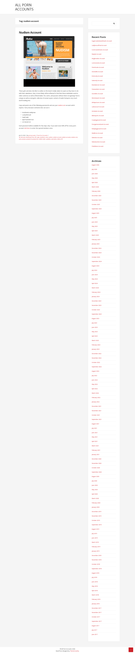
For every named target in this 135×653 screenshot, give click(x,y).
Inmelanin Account (97, 111)
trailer (44, 139)
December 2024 (96, 248)
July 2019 (94, 533)
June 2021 (95, 432)
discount (23, 137)
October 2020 (96, 468)
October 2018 (96, 564)
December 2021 (96, 406)
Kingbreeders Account (98, 58)
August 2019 (95, 529)
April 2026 (95, 182)
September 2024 (97, 261)
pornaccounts (32, 135)
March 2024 (95, 288)
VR (62, 139)
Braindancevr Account (98, 85)
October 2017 (96, 617)
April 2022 (95, 389)
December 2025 (96, 195)
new (47, 137)
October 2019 (96, 520)
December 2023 (96, 301)
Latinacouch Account (98, 107)
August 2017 (95, 626)
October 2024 (96, 257)
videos (59, 139)
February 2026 (96, 191)
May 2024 (95, 279)
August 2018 (95, 573)
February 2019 (96, 547)
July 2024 (94, 270)
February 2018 (96, 599)
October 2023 (96, 310)
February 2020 (96, 503)
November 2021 (96, 411)
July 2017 (94, 630)
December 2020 (96, 459)
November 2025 (96, 200)
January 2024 (95, 296)
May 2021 (95, 437)
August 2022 (95, 371)
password (29, 139)
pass (20, 139)
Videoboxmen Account (98, 142)
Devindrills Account (97, 72)
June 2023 (95, 327)
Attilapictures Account (98, 102)
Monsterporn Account (98, 98)
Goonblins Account (97, 93)
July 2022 (94, 375)
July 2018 (94, 577)
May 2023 (95, 331)
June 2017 (95, 634)
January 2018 (95, 604)
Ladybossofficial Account (99, 45)
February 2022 (96, 397)
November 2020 (96, 463)
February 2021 (96, 450)
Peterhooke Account (98, 67)
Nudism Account (30, 32)
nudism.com (61, 105)
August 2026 (95, 165)
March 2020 (95, 498)
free (33, 137)
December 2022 (96, 353)
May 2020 (95, 489)
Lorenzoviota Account (98, 63)
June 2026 (95, 174)
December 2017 (96, 608)
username (54, 139)
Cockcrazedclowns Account (100, 50)
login (38, 137)
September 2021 (97, 419)
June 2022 (95, 380)
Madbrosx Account (97, 133)
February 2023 (96, 345)
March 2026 (95, 187)
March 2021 (95, 446)
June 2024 (95, 274)
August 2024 (95, 266)
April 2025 (95, 231)
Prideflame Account (97, 146)
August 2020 (95, 476)
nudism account (57, 137)
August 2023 (95, 318)
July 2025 (94, 217)
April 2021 (95, 441)
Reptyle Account (96, 54)
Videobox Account (97, 137)
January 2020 (95, 507)
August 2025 (95, 213)
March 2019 (95, 542)
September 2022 (97, 367)
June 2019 (95, 538)
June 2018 (95, 582)
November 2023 (96, 305)
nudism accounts (66, 137)
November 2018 (96, 560)
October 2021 (96, 415)
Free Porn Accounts (42, 135)
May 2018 (95, 586)
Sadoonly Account (97, 80)
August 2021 (95, 424)
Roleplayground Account (99, 129)
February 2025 (96, 239)
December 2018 (96, 555)
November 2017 (96, 612)
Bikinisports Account (98, 115)
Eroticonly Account (97, 76)
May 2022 (95, 384)
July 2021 (94, 428)
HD (35, 137)
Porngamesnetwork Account (100, 124)
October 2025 (96, 204)
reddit (40, 139)
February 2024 (96, 292)
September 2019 (97, 525)
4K (19, 137)
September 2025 (97, 209)
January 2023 (95, 349)
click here (27, 128)
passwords (35, 139)
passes (24, 139)
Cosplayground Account (99, 120)
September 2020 (97, 472)
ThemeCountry (74, 651)
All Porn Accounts (24, 6)
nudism (50, 137)
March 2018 (95, 595)
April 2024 (95, 283)
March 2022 (95, 393)
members (42, 137)
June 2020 (95, 485)
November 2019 (96, 516)
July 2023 (94, 323)
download (28, 137)
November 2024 (96, 253)
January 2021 (95, 454)
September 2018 (97, 568)
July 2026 (94, 169)
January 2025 (95, 244)
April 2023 (95, 336)
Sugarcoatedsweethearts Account (102, 41)
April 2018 (95, 590)
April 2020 (95, 494)
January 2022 (95, 402)
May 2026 (95, 178)
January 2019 (95, 551)
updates (48, 139)
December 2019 (96, 511)
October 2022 (96, 362)
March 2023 (95, 340)
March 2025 (95, 235)
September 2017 (97, 621)
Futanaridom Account (98, 89)
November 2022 (96, 358)
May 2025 (95, 226)
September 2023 (97, 314)
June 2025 (95, 222)
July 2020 (94, 481)
